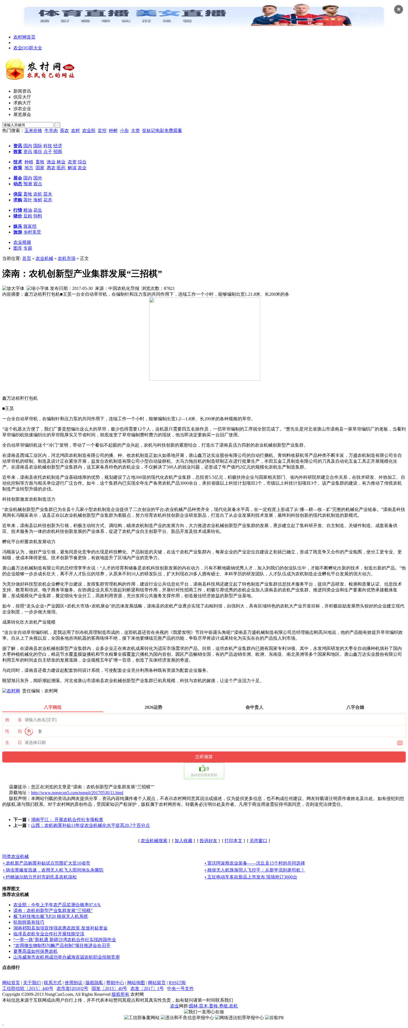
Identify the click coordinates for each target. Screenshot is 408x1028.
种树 (113, 130)
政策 (17, 167)
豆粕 (27, 216)
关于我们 (32, 982)
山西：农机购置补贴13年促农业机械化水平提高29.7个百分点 (90, 825)
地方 (28, 167)
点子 (47, 151)
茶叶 (27, 200)
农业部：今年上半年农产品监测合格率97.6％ (57, 904)
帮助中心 (115, 982)
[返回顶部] (2, 1023)
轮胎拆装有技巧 (28, 922)
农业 (174, 1006)
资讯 (17, 145)
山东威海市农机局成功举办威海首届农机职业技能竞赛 (66, 957)
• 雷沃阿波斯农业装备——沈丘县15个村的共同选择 (255, 863)
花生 (37, 210)
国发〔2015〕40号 (109, 988)
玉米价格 (33, 130)
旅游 (17, 232)
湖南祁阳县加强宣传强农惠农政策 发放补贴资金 (60, 928)
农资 (72, 161)
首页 (26, 258)
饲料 (37, 216)
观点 (37, 183)
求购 (17, 200)
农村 (75, 130)
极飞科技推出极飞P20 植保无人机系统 (50, 916)
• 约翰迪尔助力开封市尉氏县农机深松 (40, 877)
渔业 (51, 161)
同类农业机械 (15, 856)
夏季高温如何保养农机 (35, 951)
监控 (102, 130)
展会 (17, 178)
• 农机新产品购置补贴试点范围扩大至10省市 (46, 863)
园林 (193, 1006)
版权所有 (120, 994)
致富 (17, 151)
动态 (17, 183)
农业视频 (22, 242)
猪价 (17, 216)
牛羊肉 (51, 130)
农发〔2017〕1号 (147, 988)
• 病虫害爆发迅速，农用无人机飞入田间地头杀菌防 (53, 870)
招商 (57, 151)
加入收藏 (183, 840)
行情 (17, 210)
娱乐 (17, 226)
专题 (27, 248)
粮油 (27, 210)
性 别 (13, 731)
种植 (28, 161)
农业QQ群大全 (27, 47)
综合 (82, 161)
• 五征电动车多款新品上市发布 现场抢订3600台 (251, 877)
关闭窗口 (258, 840)
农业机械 (44, 258)
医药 (61, 167)
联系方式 (53, 982)
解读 (72, 167)
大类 (135, 130)
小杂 (124, 130)
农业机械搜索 (154, 840)
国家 (40, 167)
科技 (47, 145)
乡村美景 (32, 232)
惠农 (51, 167)
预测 (27, 183)
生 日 (13, 742)
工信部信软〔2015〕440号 (27, 988)
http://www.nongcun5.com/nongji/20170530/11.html (77, 792)
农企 (82, 167)
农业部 (88, 130)
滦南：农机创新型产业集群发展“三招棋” (53, 910)
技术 (17, 161)
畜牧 (40, 161)
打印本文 (233, 840)
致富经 (30, 226)
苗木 (47, 194)
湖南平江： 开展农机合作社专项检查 (67, 819)
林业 (61, 161)
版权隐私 (94, 982)
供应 (17, 194)
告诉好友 (208, 840)
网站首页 (11, 982)
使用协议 (73, 982)
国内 (27, 145)
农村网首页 (24, 37)
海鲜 (37, 200)
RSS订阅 (177, 982)
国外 (37, 178)
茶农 (64, 130)
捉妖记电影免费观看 (162, 130)
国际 (37, 145)
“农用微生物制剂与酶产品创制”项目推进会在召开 (61, 945)
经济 (57, 145)
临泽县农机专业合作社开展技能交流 (48, 933)
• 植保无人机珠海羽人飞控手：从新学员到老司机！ (255, 870)
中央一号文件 (180, 988)
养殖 (223, 1006)
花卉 (47, 200)
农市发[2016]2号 (72, 988)
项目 (37, 151)
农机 (37, 194)
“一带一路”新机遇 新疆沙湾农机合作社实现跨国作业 (64, 939)
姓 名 (13, 720)
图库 (17, 248)
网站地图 (136, 982)
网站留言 (157, 982)
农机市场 (66, 258)
